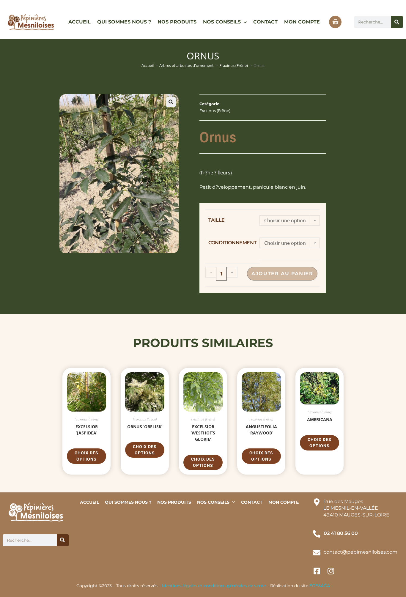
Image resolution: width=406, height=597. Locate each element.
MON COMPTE (302, 22)
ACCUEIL (79, 22)
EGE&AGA (319, 585)
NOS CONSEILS (222, 22)
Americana (319, 419)
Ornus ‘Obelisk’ (144, 426)
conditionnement (232, 242)
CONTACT (265, 22)
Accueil (147, 65)
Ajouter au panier (282, 273)
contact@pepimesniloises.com (360, 552)
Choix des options (86, 455)
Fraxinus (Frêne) (233, 65)
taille (216, 220)
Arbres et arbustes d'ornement (186, 65)
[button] (171, 102)
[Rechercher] (397, 22)
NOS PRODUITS (177, 22)
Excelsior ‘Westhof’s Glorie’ (203, 433)
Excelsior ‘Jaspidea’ (86, 430)
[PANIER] (335, 22)
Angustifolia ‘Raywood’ (261, 430)
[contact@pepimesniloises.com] (316, 552)
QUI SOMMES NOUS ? (124, 22)
